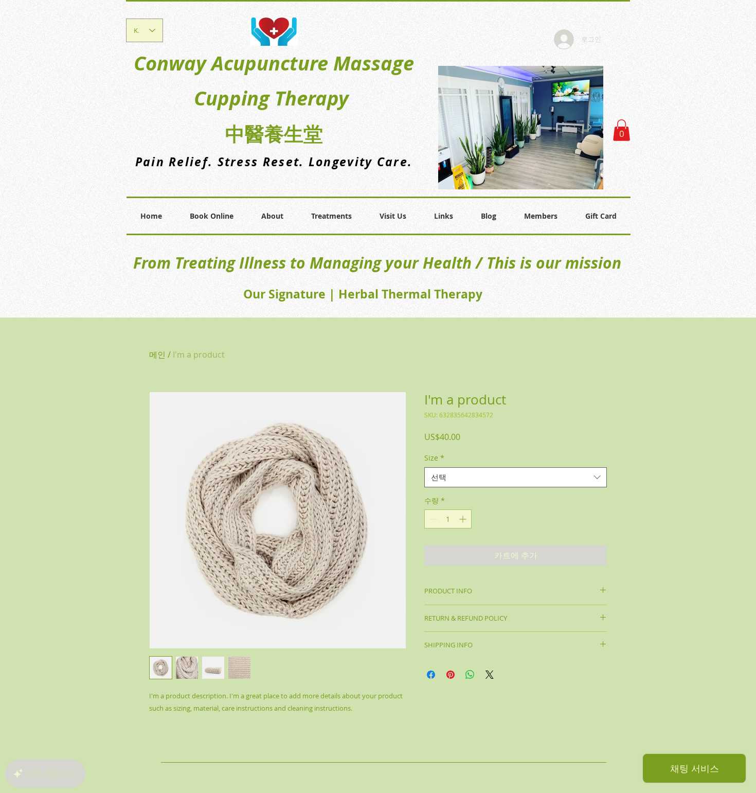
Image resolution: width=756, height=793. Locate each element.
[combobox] (515, 477)
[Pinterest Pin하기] (450, 674)
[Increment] (463, 519)
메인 (157, 354)
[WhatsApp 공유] (470, 674)
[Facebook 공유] (431, 674)
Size (434, 458)
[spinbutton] (448, 519)
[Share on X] (489, 674)
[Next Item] (589, 127)
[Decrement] (432, 519)
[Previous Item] (452, 127)
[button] (622, 130)
